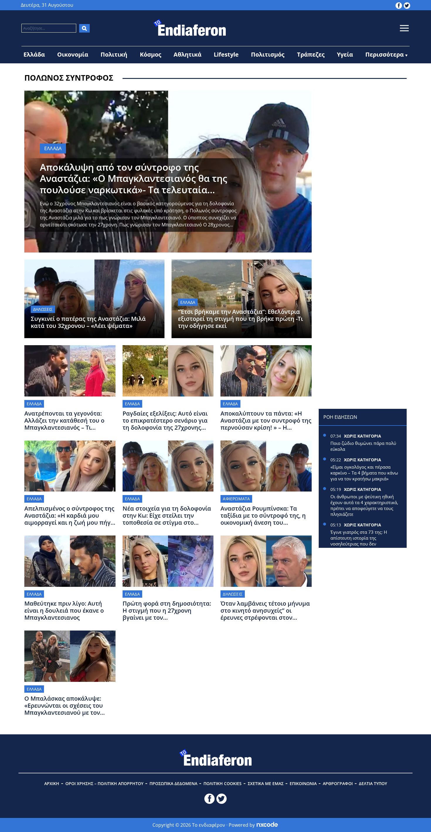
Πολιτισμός (267, 54)
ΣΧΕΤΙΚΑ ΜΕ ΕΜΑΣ (266, 783)
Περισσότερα (384, 54)
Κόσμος (150, 54)
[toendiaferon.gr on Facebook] (399, 5)
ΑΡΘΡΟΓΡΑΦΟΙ (338, 783)
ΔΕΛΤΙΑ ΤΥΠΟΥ (373, 783)
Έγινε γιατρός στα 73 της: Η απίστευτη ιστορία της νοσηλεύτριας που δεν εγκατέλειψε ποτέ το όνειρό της (362, 541)
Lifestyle (226, 54)
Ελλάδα (34, 54)
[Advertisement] (363, 127)
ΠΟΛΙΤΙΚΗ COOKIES (222, 783)
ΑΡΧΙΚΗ (51, 783)
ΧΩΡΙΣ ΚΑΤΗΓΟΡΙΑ (362, 436)
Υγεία (345, 54)
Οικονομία (72, 54)
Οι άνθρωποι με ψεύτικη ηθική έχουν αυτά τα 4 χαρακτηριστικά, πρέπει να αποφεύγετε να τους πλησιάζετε (364, 505)
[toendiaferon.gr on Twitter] (407, 5)
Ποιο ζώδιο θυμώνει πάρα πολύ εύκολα (363, 446)
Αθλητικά (187, 54)
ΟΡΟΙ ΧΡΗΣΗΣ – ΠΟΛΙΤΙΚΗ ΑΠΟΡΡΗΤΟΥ (104, 783)
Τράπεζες (311, 54)
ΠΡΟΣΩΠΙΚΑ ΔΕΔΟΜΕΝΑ (173, 783)
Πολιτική (114, 54)
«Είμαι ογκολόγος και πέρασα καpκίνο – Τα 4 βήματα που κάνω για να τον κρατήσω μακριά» (364, 473)
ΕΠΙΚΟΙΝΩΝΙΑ (303, 783)
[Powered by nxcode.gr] (267, 825)
